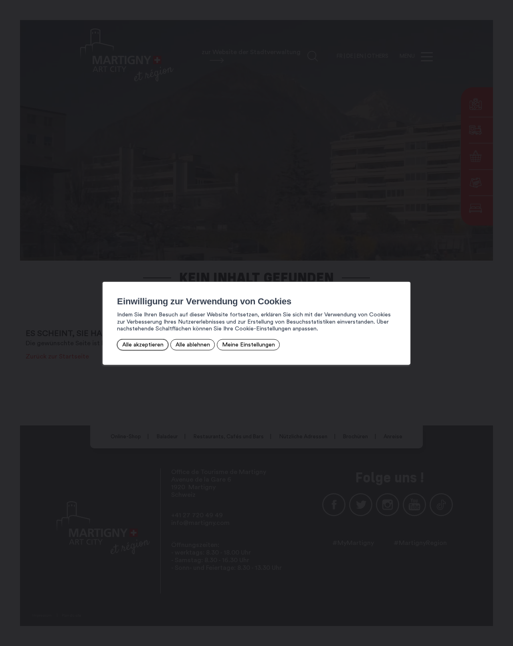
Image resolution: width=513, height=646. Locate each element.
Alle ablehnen (193, 345)
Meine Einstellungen (248, 345)
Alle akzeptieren (143, 345)
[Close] (403, 272)
